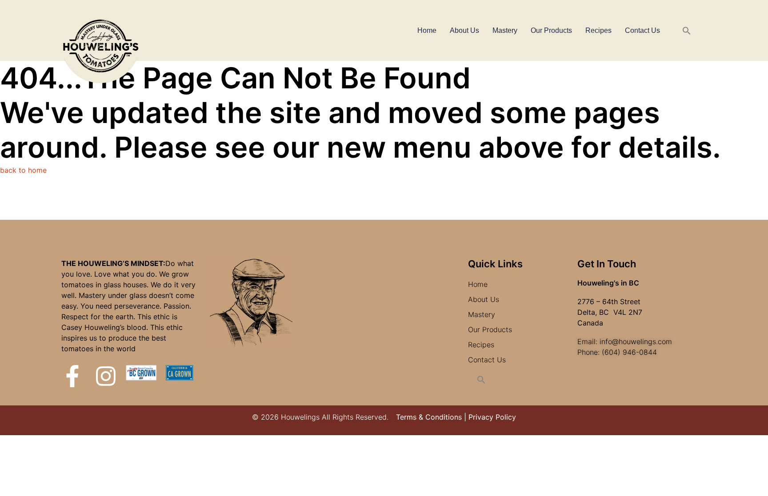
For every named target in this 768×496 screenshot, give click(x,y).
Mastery (504, 30)
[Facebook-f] (72, 376)
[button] (686, 30)
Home (426, 30)
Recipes (598, 30)
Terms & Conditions (429, 417)
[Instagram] (106, 376)
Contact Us (642, 30)
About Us (464, 30)
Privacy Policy (492, 417)
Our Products (551, 30)
